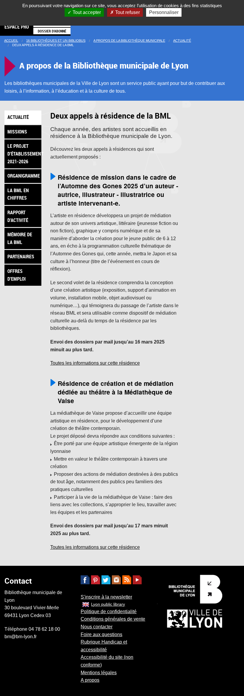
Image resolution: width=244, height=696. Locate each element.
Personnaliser (164, 12)
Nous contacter (96, 626)
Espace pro (16, 27)
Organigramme (23, 176)
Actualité (182, 40)
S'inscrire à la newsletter (106, 596)
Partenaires (20, 256)
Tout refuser (127, 12)
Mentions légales (99, 672)
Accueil (11, 40)
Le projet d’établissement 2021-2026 (24, 153)
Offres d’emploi (16, 275)
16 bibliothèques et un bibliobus (55, 40)
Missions (17, 131)
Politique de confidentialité (109, 611)
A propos (90, 680)
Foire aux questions (101, 634)
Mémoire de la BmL (19, 238)
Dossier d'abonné (52, 31)
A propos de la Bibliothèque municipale (129, 40)
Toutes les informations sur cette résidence (95, 363)
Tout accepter (86, 12)
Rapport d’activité (17, 216)
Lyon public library (108, 604)
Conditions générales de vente (113, 619)
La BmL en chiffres (18, 194)
